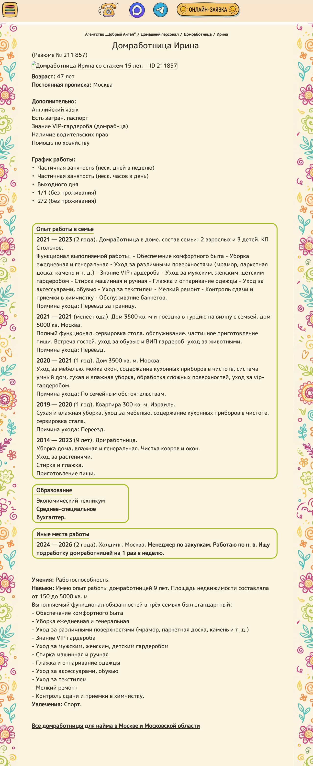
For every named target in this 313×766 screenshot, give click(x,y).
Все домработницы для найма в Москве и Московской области (116, 725)
